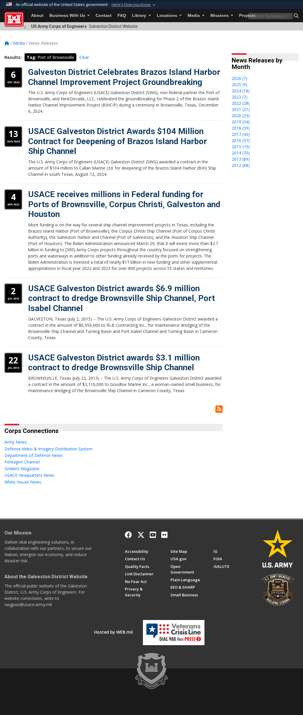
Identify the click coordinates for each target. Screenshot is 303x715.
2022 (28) (241, 103)
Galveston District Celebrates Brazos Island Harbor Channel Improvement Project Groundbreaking (124, 77)
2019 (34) (241, 122)
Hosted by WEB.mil (113, 632)
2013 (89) (241, 159)
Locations (167, 15)
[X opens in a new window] (140, 534)
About (37, 15)
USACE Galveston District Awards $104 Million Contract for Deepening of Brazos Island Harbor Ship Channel (117, 141)
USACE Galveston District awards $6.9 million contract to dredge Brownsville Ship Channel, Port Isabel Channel (121, 298)
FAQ (121, 15)
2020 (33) (241, 115)
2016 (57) (241, 140)
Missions (220, 15)
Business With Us (67, 15)
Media (194, 15)
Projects (247, 15)
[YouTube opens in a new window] (153, 534)
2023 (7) (239, 97)
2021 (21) (241, 109)
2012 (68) (241, 165)
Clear (84, 57)
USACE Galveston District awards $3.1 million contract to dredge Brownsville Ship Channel (114, 363)
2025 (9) (239, 84)
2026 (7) (239, 78)
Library (139, 15)
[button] (134, 5)
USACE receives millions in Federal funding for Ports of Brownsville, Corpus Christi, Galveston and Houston (124, 204)
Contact (104, 15)
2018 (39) (241, 128)
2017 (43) (241, 134)
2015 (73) (241, 146)
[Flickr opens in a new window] (164, 534)
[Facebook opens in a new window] (128, 534)
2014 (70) (241, 153)
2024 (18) (241, 91)
